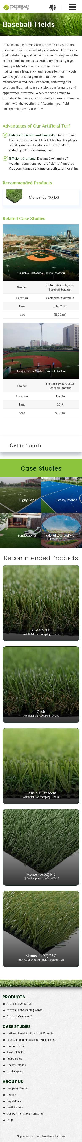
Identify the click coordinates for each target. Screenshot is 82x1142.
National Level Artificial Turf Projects (30, 1033)
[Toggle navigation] (73, 7)
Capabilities (14, 1101)
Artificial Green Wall (19, 1016)
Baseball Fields (16, 1052)
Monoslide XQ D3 (44, 197)
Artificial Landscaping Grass (24, 1010)
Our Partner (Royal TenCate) (25, 1113)
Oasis (41, 713)
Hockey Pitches (16, 1065)
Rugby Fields (14, 1058)
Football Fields (15, 1046)
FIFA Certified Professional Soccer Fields (32, 1039)
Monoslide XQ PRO (41, 957)
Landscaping (14, 1071)
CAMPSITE (41, 632)
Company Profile (17, 1088)
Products (14, 997)
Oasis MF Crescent (41, 795)
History (11, 1094)
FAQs (10, 1120)
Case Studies (17, 1026)
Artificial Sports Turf (19, 1003)
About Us (13, 1081)
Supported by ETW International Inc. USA (41, 1136)
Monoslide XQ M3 (41, 876)
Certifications (15, 1107)
